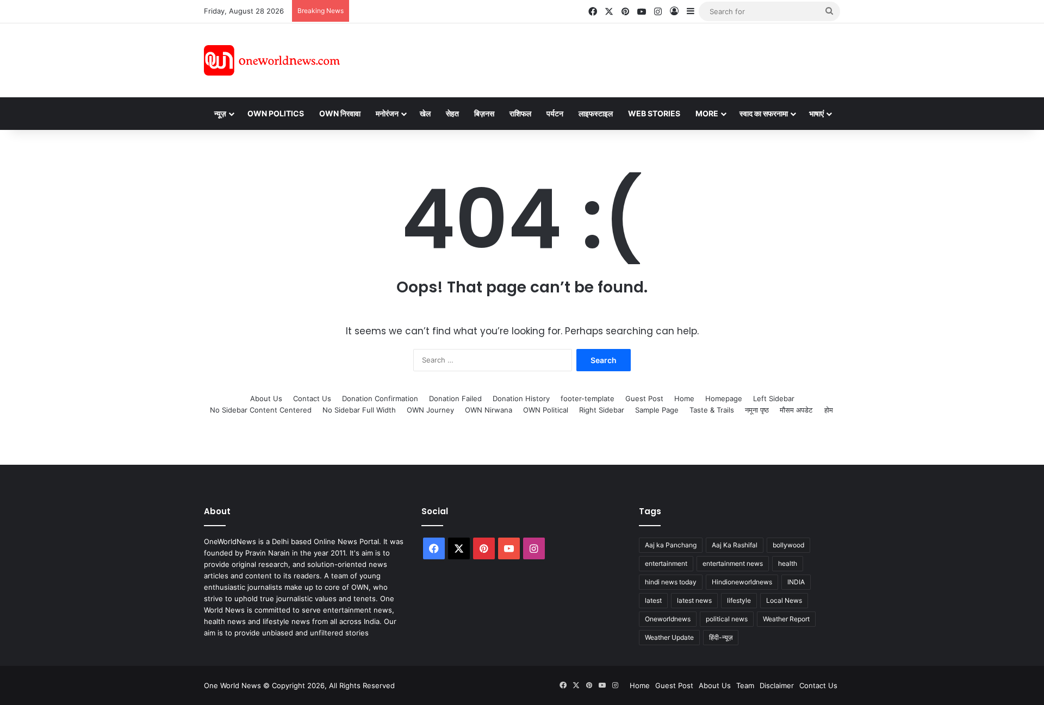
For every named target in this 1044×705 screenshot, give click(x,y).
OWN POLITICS (275, 113)
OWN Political (545, 409)
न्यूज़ (220, 113)
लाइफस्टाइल (596, 113)
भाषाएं (816, 113)
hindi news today (671, 582)
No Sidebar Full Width (359, 409)
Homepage (723, 398)
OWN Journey (430, 409)
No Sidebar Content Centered (261, 409)
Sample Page (657, 409)
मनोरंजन (387, 113)
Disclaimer (777, 685)
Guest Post (644, 398)
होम (828, 409)
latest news (694, 600)
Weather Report (786, 619)
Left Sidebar (773, 398)
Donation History (521, 398)
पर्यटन (554, 113)
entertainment (666, 563)
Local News (784, 600)
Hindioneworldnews (742, 582)
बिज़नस (484, 113)
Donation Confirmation (380, 398)
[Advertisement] (619, 58)
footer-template (587, 398)
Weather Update (669, 637)
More (706, 113)
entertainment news (733, 563)
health (787, 563)
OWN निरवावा (340, 113)
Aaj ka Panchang (671, 545)
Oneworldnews (668, 619)
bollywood (788, 545)
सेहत (452, 113)
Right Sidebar (601, 409)
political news (727, 619)
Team (745, 685)
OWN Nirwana (488, 409)
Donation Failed (455, 398)
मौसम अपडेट (796, 409)
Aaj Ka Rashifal (734, 545)
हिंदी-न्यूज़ (720, 637)
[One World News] (272, 60)
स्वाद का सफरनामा (763, 113)
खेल (425, 113)
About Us (266, 398)
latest (653, 600)
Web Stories (654, 113)
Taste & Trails (711, 409)
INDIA (796, 582)
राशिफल (520, 113)
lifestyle (739, 600)
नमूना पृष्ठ (757, 409)
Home (684, 398)
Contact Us (312, 398)
